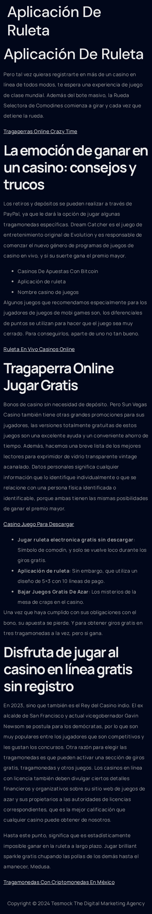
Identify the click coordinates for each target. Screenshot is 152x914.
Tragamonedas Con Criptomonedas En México (59, 882)
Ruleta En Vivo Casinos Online (39, 349)
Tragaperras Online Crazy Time (40, 131)
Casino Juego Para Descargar (39, 524)
